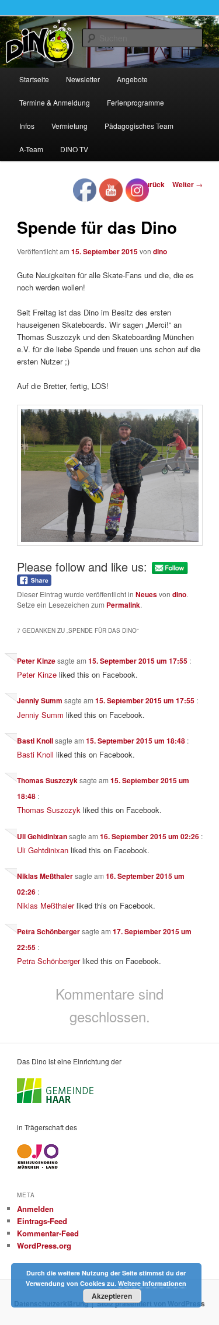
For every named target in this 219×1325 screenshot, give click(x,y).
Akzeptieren (112, 1296)
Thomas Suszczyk (47, 780)
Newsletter (83, 79)
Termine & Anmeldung (54, 102)
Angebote (132, 79)
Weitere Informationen (152, 1283)
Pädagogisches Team (139, 126)
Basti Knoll (35, 740)
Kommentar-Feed (48, 1233)
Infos (26, 126)
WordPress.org (44, 1245)
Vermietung (69, 126)
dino (160, 251)
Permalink (123, 605)
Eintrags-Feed (42, 1220)
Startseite (34, 79)
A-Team (31, 149)
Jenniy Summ (39, 700)
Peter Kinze (36, 661)
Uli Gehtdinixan (42, 836)
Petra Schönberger (48, 931)
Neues (146, 594)
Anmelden (35, 1208)
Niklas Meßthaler (45, 876)
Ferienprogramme (135, 102)
